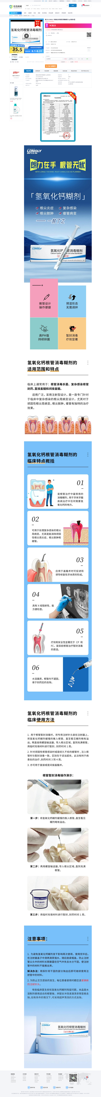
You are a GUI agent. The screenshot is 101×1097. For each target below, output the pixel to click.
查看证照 (88, 47)
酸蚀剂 (28, 8)
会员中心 (55, 1)
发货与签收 (37, 1080)
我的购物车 (87, 5)
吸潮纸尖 (38, 8)
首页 (25, 13)
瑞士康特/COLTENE (44, 8)
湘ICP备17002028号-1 (25, 1091)
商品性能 (12, 1078)
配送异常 (36, 1077)
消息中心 (85, 1)
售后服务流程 (60, 1077)
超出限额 (48, 1080)
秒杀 (35, 13)
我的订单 (50, 1)
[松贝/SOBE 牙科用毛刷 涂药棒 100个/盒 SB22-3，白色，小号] (16, 85)
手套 (26, 8)
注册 (46, 1)
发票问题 (24, 1080)
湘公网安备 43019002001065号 (36, 1091)
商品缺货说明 (13, 1081)
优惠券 (30, 13)
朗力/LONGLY (16, 75)
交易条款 (24, 1078)
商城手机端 (62, 1)
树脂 (50, 8)
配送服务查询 (37, 1075)
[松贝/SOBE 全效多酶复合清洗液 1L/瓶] (16, 103)
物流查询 (36, 1078)
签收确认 (36, 1081)
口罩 (31, 8)
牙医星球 (64, 13)
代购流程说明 (13, 1080)
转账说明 (24, 1077)
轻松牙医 (70, 13)
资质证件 (57, 13)
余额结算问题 (49, 1078)
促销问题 (48, 1081)
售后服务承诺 (60, 1078)
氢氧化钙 (60, 8)
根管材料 (20, 15)
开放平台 (89, 1)
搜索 (73, 5)
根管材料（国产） (27, 15)
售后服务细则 (60, 1075)
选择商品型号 (13, 1077)
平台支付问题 (49, 1075)
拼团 (39, 13)
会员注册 (12, 1075)
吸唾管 (56, 8)
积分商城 (44, 13)
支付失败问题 (49, 1077)
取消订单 (60, 1080)
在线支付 (24, 1075)
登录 (43, 1)
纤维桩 (34, 8)
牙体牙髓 (16, 15)
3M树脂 (53, 8)
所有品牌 (51, 13)
